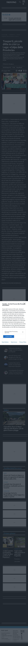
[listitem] (14, 332)
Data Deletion (5, 342)
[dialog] (14, 323)
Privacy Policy (22, 342)
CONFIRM (9, 336)
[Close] (24, 304)
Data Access (14, 342)
